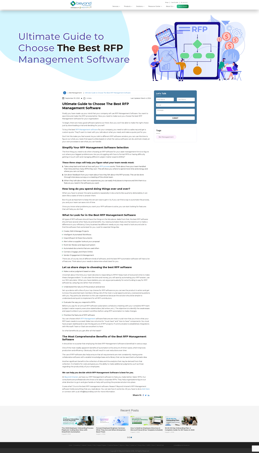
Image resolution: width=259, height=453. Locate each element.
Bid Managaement (166, 137)
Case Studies (174, 2)
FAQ (94, 445)
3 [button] (131, 437)
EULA (153, 445)
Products (127, 6)
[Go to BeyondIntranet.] (64, 92)
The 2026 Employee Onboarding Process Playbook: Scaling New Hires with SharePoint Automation (77, 430)
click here (145, 389)
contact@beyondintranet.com (182, 445)
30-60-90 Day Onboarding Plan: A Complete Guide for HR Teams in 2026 (179, 429)
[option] (78, 426)
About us (122, 445)
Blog (127, 445)
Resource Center (154, 6)
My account (184, 2)
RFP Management (88, 319)
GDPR (148, 445)
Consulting (77, 445)
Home (70, 445)
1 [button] (127, 437)
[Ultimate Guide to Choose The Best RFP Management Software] (129, 48)
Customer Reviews (113, 445)
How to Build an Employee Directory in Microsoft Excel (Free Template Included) (146, 429)
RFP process (105, 166)
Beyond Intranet (71, 377)
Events (89, 445)
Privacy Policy (141, 445)
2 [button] (129, 437)
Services (116, 6)
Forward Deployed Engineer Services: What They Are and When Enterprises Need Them (111, 430)
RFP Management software (86, 130)
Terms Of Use (160, 445)
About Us (169, 6)
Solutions (139, 6)
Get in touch (182, 6)
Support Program (101, 445)
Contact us (133, 445)
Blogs (166, 2)
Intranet (84, 445)
